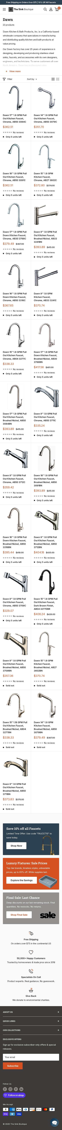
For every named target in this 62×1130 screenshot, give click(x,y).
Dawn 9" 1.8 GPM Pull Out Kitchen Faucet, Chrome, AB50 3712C (14, 479)
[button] (54, 1122)
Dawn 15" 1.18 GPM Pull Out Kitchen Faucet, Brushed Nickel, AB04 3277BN (15, 727)
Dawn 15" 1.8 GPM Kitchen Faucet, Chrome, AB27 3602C (45, 177)
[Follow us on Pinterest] (16, 1089)
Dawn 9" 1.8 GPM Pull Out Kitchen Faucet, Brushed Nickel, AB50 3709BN (14, 665)
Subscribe (12, 1065)
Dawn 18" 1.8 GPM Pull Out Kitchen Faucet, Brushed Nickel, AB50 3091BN (46, 480)
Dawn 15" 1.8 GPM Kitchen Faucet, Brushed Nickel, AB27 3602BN (45, 665)
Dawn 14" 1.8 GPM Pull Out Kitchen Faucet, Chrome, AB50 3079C (46, 118)
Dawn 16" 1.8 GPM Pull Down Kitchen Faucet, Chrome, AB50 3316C (15, 297)
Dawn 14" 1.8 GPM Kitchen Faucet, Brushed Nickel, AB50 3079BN (45, 727)
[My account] (50, 9)
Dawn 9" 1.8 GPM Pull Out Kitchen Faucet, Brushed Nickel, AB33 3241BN (45, 236)
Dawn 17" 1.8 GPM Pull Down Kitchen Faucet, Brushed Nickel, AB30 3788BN (46, 357)
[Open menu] (4, 9)
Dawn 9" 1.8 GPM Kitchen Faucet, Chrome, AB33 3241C (45, 297)
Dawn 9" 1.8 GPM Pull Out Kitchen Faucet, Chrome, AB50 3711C (45, 417)
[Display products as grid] (53, 79)
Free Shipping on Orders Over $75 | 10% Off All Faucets (31, 2)
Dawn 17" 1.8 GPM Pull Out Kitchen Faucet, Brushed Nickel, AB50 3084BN (15, 418)
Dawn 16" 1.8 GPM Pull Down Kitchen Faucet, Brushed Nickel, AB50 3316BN (15, 542)
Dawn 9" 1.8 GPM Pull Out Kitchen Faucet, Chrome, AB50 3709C (14, 602)
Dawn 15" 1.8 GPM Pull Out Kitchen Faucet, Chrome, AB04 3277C (15, 355)
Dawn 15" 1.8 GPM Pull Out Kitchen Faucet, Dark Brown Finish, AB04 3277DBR (46, 604)
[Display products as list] (58, 79)
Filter (9, 79)
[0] (57, 9)
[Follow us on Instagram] (10, 1089)
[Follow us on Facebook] (5, 1089)
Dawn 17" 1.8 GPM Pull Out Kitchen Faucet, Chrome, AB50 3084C (15, 118)
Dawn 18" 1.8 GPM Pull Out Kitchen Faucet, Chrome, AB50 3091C (15, 177)
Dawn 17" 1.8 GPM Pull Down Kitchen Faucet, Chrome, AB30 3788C (15, 235)
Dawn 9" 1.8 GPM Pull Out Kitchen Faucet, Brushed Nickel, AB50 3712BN (45, 542)
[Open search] (45, 9)
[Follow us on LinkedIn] (21, 1089)
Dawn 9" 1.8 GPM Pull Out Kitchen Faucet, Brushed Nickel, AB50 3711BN (14, 789)
